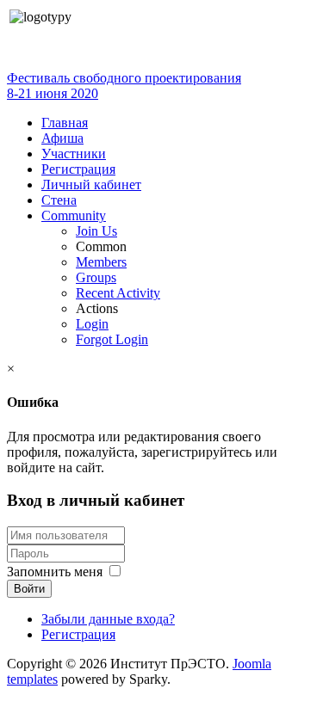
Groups (96, 277)
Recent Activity (118, 293)
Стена (59, 200)
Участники (73, 153)
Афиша (62, 138)
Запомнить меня (54, 571)
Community (73, 215)
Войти (29, 588)
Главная (64, 122)
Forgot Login (112, 339)
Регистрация (78, 169)
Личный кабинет (91, 184)
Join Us (96, 231)
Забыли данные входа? (108, 619)
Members (101, 262)
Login (92, 324)
